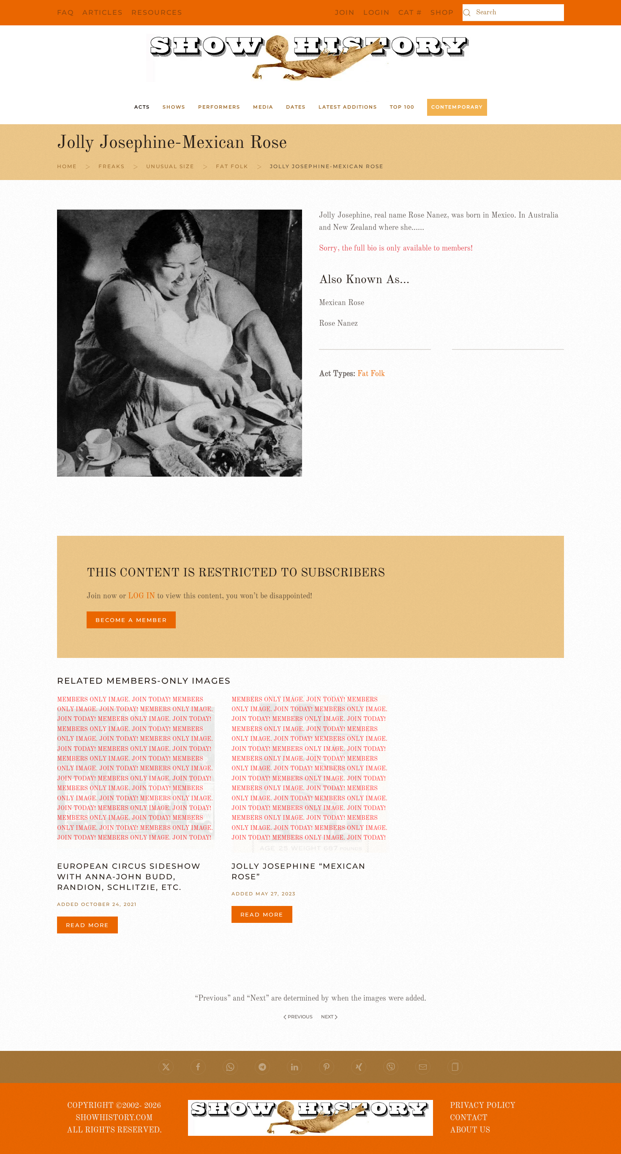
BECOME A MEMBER (131, 620)
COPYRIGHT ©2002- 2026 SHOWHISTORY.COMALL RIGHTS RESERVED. (114, 1118)
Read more (87, 925)
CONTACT (469, 1118)
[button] (455, 1067)
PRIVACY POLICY (482, 1106)
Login (376, 12)
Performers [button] (219, 107)
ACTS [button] (142, 107)
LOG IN (141, 596)
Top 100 (402, 107)
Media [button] (263, 107)
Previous (300, 1017)
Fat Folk (371, 374)
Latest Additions (348, 107)
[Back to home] (310, 58)
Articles (102, 12)
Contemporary (457, 107)
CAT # (410, 12)
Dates (296, 107)
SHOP (442, 12)
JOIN (345, 12)
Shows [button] (174, 107)
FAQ (65, 12)
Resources (156, 12)
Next (327, 1017)
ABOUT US (470, 1130)
